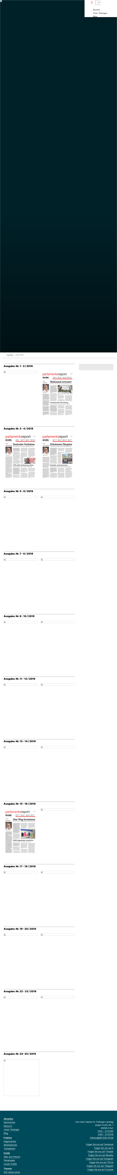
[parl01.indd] (21, 394)
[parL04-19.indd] (58, 456)
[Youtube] (31, 4)
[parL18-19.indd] (58, 894)
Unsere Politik (10, 1164)
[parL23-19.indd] (58, 1019)
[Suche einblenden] (105, 4)
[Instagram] (20, 4)
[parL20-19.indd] (58, 956)
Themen (8, 1168)
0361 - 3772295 (105, 1131)
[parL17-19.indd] (21, 894)
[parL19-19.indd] (21, 956)
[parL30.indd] (58, 581)
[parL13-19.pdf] (21, 769)
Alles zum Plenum (12, 1157)
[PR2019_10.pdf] (58, 644)
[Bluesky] (16, 4)
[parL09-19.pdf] (21, 644)
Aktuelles (10, 355)
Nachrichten (9, 1122)
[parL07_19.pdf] (21, 581)
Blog (95, 16)
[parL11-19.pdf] (21, 706)
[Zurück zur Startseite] (4, 355)
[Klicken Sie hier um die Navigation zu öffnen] (112, 4)
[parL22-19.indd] (21, 1019)
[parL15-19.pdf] (21, 831)
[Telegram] (27, 4)
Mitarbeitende (10, 1145)
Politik (7, 1153)
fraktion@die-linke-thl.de (101, 1138)
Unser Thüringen (100, 13)
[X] (8, 4)
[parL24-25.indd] (21, 1077)
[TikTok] (23, 4)
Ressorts (96, 10)
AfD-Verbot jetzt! (12, 1172)
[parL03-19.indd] (21, 456)
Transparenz (9, 1148)
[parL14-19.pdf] (58, 769)
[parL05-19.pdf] (21, 519)
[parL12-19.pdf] (58, 706)
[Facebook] (5, 4)
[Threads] (12, 4)
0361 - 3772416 (105, 1134)
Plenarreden (9, 1160)
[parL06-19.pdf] (58, 519)
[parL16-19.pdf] (58, 831)
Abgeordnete (10, 1141)
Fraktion (8, 1138)
